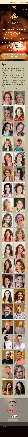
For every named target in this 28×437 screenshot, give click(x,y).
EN (26, 10)
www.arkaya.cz (14, 50)
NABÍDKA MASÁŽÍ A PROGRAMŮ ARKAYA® (14, 55)
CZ (24, 10)
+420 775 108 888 (15, 404)
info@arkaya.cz (14, 405)
